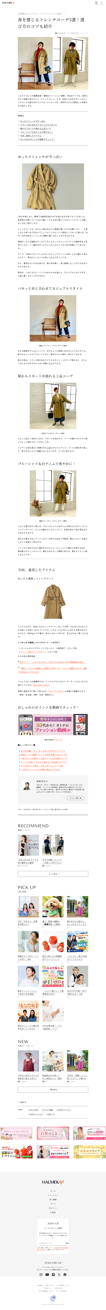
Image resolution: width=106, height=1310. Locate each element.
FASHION (27, 809)
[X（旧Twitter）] (59, 1274)
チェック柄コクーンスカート (33, 651)
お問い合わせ (59, 1288)
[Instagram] (41, 1274)
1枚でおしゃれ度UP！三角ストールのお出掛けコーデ (44, 758)
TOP (19, 809)
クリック (57, 739)
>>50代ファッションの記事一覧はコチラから (40, 769)
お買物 (53, 1212)
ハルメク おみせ (56, 691)
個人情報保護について (46, 1291)
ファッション (53, 1195)
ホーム (53, 1191)
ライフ (53, 1204)
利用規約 (56, 1248)
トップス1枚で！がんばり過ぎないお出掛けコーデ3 (43, 762)
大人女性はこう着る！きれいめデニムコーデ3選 (42, 765)
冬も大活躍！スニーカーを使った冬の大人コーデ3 (43, 751)
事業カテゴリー (50, 1285)
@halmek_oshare (41, 685)
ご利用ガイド (47, 1288)
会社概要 (39, 1285)
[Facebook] (65, 1274)
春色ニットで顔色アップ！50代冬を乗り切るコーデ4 (44, 754)
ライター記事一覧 (75, 798)
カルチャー (53, 1208)
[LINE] (53, 1274)
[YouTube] (47, 1274)
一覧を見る (53, 1089)
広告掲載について (63, 1285)
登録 (67, 1243)
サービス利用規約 (61, 1291)
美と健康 (53, 1199)
